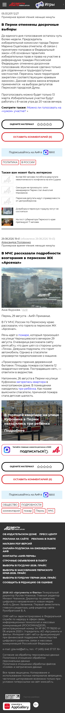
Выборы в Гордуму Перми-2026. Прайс (29, 577)
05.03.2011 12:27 (10, 13)
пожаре (23, 335)
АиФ (25, 309)
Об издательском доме (20, 534)
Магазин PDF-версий (17, 543)
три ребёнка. (27, 388)
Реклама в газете (43, 538)
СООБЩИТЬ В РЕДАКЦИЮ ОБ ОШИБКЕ (27, 582)
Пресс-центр (48, 534)
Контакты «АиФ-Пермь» (19, 555)
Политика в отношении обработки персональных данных (24, 659)
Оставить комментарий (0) (32, 136)
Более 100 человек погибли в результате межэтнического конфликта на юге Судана (38, 178)
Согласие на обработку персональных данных (31, 654)
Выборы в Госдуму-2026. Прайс (24, 565)
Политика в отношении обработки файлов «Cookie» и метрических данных (29, 665)
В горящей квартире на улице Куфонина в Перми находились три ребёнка (31, 419)
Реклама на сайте (16, 538)
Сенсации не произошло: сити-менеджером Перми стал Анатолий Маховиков (34, 190)
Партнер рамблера (31, 697)
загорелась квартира (31, 382)
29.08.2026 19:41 (11, 238)
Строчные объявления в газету (25, 560)
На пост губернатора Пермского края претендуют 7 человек (35, 220)
